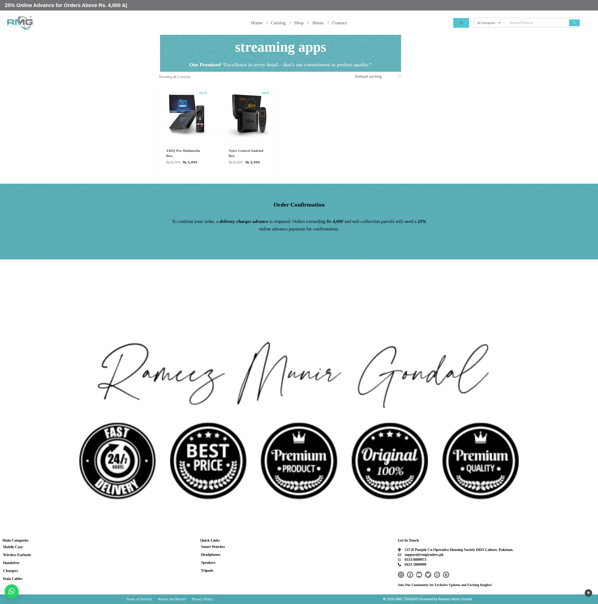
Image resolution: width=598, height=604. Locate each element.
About (318, 22)
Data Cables (12, 579)
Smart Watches (213, 547)
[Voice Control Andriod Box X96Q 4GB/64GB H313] (249, 113)
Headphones (211, 555)
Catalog (278, 22)
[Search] (574, 22)
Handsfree (11, 563)
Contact (339, 22)
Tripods (207, 570)
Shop (299, 22)
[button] (12, 591)
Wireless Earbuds (17, 555)
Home (257, 22)
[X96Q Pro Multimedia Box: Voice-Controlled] (186, 113)
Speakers (208, 563)
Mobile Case (13, 547)
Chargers (10, 571)
